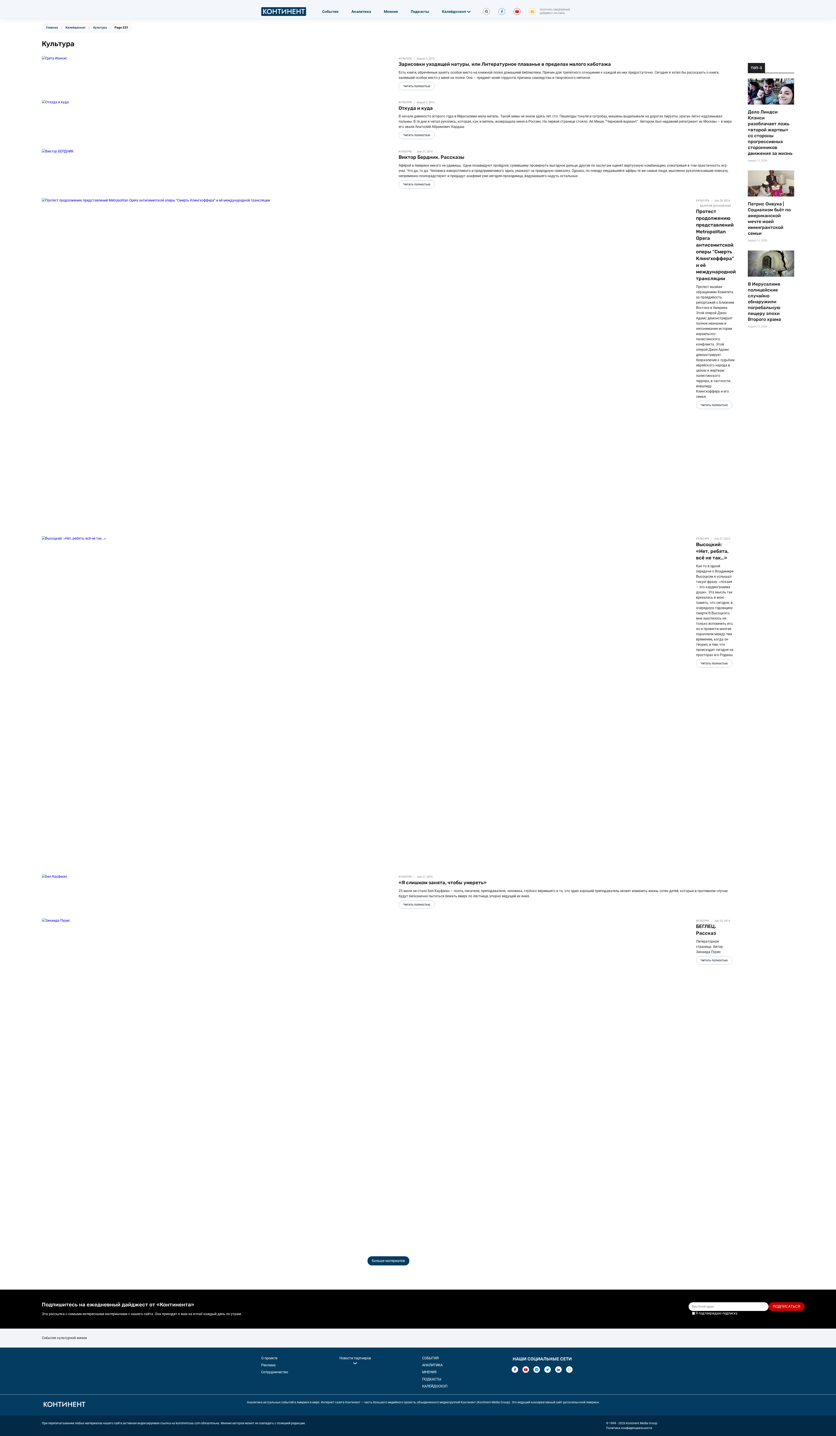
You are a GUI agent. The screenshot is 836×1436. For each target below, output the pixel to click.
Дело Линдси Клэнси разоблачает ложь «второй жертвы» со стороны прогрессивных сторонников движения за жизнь (770, 132)
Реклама (268, 1365)
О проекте (269, 1358)
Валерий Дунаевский (715, 205)
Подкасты (420, 11)
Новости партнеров (355, 1358)
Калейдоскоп (454, 11)
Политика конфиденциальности (629, 1428)
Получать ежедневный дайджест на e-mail (555, 11)
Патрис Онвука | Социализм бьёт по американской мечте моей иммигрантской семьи (769, 218)
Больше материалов (388, 1261)
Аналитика (361, 11)
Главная (52, 27)
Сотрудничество (274, 1372)
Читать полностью (416, 86)
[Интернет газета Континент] (64, 1405)
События (330, 11)
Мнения (391, 11)
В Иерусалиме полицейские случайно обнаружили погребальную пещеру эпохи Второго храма (764, 301)
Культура (100, 27)
